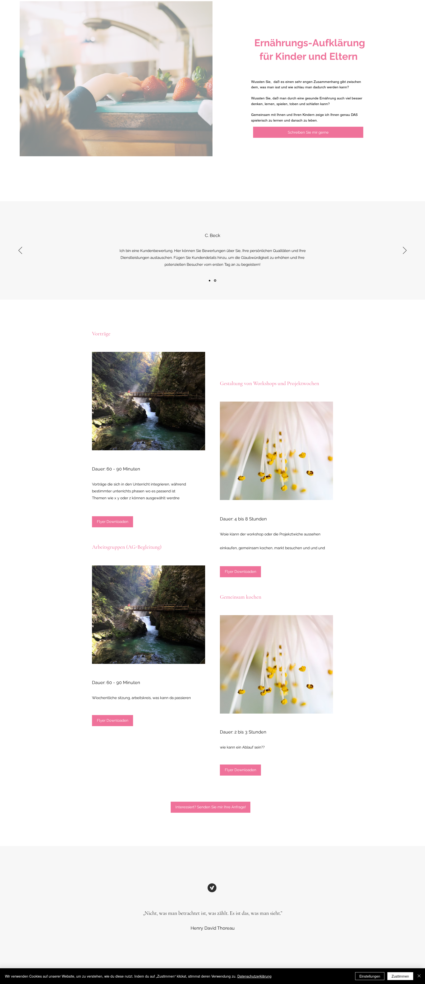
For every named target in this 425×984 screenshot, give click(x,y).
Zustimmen (400, 976)
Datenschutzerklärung (254, 976)
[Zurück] (20, 251)
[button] (240, 770)
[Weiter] (405, 251)
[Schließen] (419, 976)
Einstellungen (369, 976)
